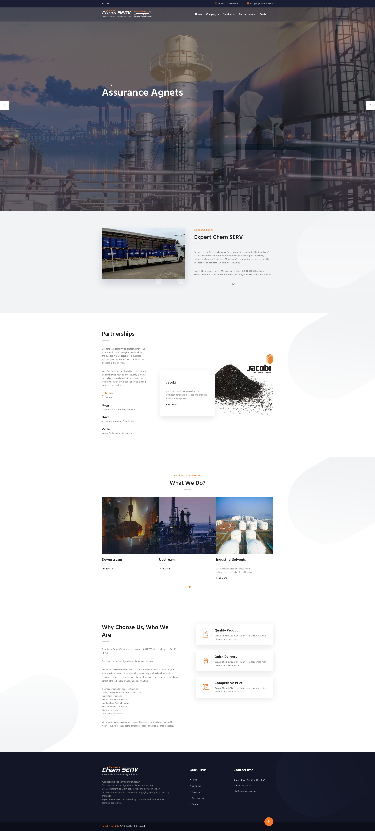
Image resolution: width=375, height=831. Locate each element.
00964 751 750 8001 (243, 786)
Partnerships (246, 14)
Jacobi (171, 383)
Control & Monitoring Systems (183, 560)
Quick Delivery (226, 657)
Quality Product (227, 630)
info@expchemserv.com (261, 3)
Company (211, 14)
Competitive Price (229, 683)
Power (221, 560)
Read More (171, 404)
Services (227, 14)
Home (198, 14)
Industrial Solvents (117, 560)
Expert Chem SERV (110, 826)
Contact (264, 14)
